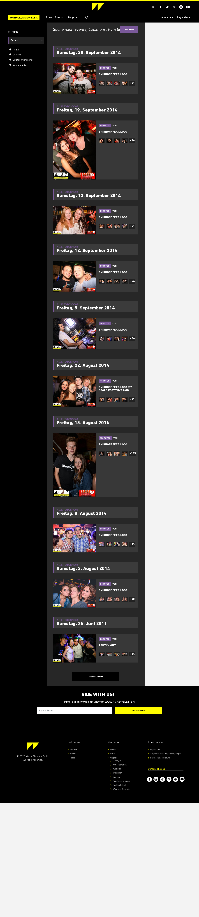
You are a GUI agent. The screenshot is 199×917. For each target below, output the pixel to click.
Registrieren (184, 17)
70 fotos (104, 323)
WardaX (73, 750)
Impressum (155, 750)
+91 (132, 226)
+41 (132, 399)
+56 (132, 281)
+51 (132, 83)
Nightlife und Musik (121, 781)
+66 (132, 338)
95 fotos (104, 211)
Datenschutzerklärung (160, 758)
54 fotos (104, 584)
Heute (16, 50)
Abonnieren (138, 710)
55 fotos (104, 68)
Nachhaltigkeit (119, 785)
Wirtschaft (117, 773)
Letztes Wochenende (23, 60)
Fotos (49, 17)
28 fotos (104, 639)
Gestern (17, 55)
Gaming (116, 777)
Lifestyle (117, 761)
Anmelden (167, 17)
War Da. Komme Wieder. (24, 17)
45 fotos (104, 381)
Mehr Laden (96, 676)
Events (59, 17)
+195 (133, 453)
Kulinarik (117, 769)
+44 (132, 140)
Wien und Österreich (122, 789)
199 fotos (105, 438)
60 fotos (104, 266)
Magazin (73, 17)
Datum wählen (20, 65)
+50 (132, 599)
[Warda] (33, 746)
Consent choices (156, 768)
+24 (132, 654)
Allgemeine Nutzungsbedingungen (165, 754)
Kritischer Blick (120, 765)
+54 (132, 544)
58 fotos (104, 529)
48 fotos (104, 125)
